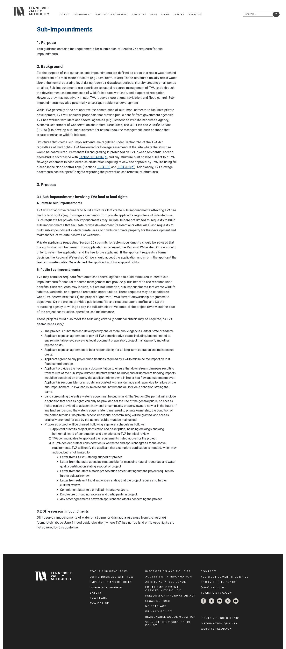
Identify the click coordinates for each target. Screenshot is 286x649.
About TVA (139, 14)
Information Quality (219, 623)
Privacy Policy (158, 611)
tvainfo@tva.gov (216, 592)
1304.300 (104, 167)
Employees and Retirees (111, 581)
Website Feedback (216, 628)
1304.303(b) (125, 167)
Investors (194, 14)
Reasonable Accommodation (170, 616)
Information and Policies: (168, 571)
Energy (64, 14)
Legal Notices (157, 600)
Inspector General (106, 587)
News (153, 14)
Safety (96, 592)
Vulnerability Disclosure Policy (168, 623)
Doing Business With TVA (111, 576)
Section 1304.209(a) (93, 157)
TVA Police (99, 603)
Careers (178, 14)
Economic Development (111, 14)
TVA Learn (99, 597)
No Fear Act (156, 606)
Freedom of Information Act (170, 595)
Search (276, 14)
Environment (82, 14)
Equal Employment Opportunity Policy (163, 588)
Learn (165, 14)
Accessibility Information (168, 576)
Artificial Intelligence (165, 581)
